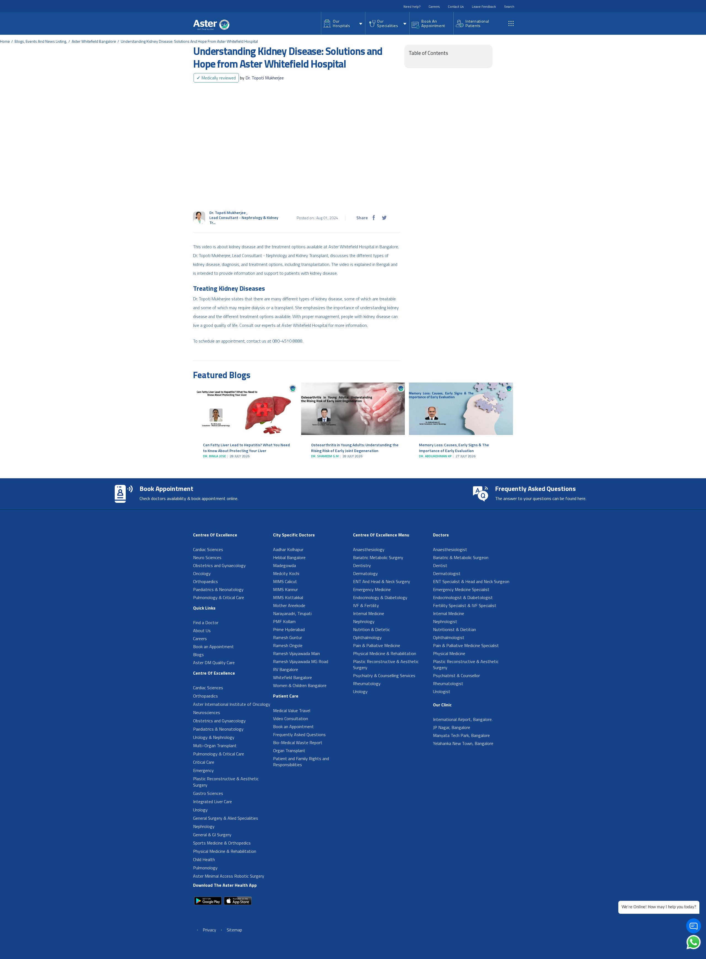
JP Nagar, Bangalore (451, 727)
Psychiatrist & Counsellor (456, 675)
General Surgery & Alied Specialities (225, 818)
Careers (434, 6)
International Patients (477, 23)
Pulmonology (205, 867)
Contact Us (456, 6)
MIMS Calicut (285, 581)
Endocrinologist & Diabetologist (463, 597)
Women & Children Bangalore (300, 685)
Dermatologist (447, 573)
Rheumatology (367, 683)
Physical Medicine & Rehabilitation (224, 851)
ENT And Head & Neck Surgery (381, 581)
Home (5, 41)
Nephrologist (445, 621)
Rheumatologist (448, 683)
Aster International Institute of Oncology (231, 704)
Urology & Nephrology (213, 737)
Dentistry (362, 565)
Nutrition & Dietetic (371, 629)
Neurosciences (206, 712)
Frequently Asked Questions (299, 734)
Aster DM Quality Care (214, 662)
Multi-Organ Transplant (215, 745)
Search (509, 6)
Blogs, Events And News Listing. (41, 41)
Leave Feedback (484, 6)
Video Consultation (290, 718)
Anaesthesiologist (450, 549)
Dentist (440, 565)
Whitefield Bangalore (292, 677)
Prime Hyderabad (289, 629)
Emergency (203, 770)
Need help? (411, 6)
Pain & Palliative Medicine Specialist (466, 645)
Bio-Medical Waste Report (297, 742)
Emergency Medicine (372, 589)
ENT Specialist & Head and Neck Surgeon (471, 581)
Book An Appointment (433, 23)
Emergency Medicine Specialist (461, 589)
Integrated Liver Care (212, 801)
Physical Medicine (449, 653)
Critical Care (203, 762)
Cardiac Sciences (208, 549)
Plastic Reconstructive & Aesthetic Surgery (226, 781)
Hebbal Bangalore (289, 557)
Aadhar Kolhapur (288, 549)
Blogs (198, 654)
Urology (200, 809)
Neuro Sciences (207, 557)
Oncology (202, 573)
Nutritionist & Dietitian (454, 629)
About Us (202, 630)
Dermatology (365, 573)
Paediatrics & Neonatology (218, 589)
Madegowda (284, 565)
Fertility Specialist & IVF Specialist (464, 605)
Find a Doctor (205, 622)
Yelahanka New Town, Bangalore (463, 743)
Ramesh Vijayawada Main (296, 653)
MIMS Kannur (285, 589)
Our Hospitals (341, 23)
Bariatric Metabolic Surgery (378, 557)
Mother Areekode (289, 605)
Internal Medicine (368, 613)
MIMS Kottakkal (288, 597)
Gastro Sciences (208, 793)
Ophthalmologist (448, 637)
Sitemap (234, 929)
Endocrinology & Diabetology (380, 597)
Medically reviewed (216, 77)
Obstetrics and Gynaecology (219, 565)
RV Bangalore (285, 669)
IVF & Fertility (366, 605)
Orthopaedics (205, 581)
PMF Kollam (284, 621)
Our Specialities (387, 23)
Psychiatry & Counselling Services (384, 675)
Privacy (209, 929)
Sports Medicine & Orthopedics (222, 843)
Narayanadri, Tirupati (292, 613)
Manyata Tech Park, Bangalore (461, 735)
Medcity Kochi (286, 573)
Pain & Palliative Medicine (376, 645)
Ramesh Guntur (287, 637)
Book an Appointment (213, 646)
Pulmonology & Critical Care (218, 597)
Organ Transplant (289, 750)
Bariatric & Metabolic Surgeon (460, 557)
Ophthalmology (367, 637)
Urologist (441, 691)
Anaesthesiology (368, 549)
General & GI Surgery (212, 834)
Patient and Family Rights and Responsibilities (301, 761)
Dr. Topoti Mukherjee (262, 77)
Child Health (204, 859)
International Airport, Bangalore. (463, 719)
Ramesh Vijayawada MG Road (300, 661)
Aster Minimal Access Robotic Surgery (228, 876)
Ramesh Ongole (288, 645)
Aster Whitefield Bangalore (94, 41)
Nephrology (204, 826)
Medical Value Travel (291, 710)
